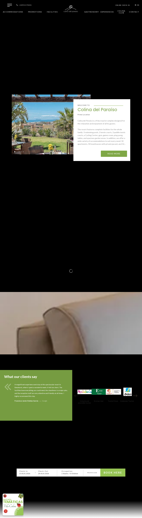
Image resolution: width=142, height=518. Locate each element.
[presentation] (76, 396)
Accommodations (13, 12)
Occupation (67, 471)
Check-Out (43, 471)
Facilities (52, 12)
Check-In (23, 471)
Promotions (35, 12)
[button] (14, 151)
